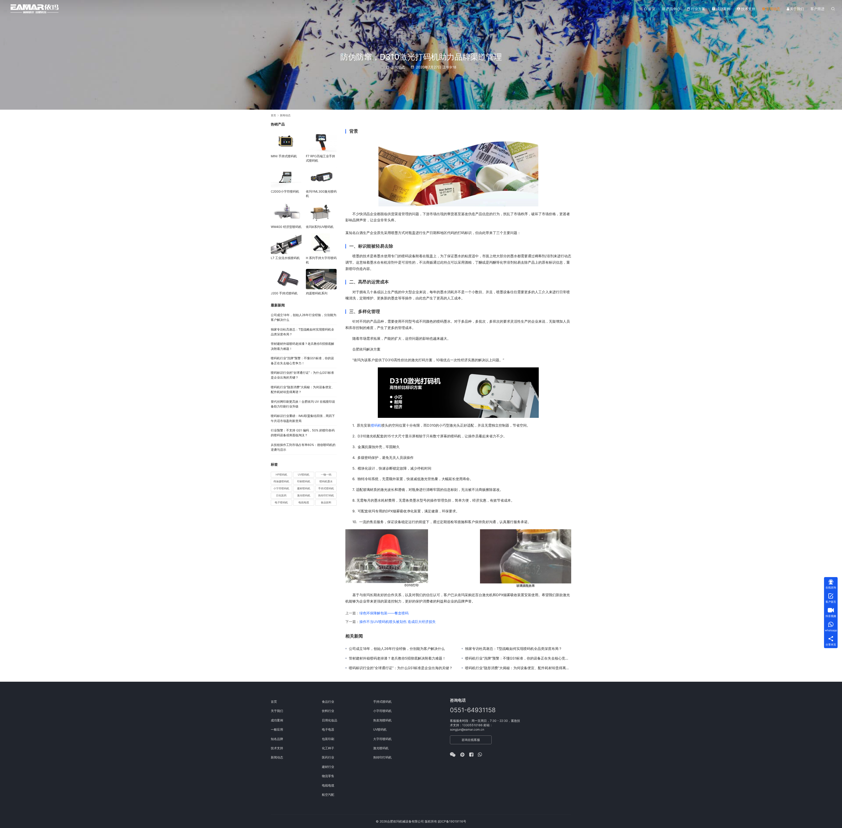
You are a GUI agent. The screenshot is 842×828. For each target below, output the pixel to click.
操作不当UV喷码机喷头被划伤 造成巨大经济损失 (397, 621)
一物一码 (326, 474)
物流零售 (328, 776)
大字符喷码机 (382, 739)
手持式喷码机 (326, 488)
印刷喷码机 (303, 481)
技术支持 (748, 9)
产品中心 (673, 9)
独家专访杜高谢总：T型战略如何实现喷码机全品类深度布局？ (513, 649)
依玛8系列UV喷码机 (320, 227)
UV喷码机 (303, 474)
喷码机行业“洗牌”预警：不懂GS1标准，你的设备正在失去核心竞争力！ (518, 658)
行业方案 (698, 9)
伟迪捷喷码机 (281, 481)
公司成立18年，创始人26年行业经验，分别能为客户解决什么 (397, 649)
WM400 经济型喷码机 (286, 227)
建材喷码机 (303, 488)
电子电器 (328, 729)
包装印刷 (328, 739)
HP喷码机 (281, 474)
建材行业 (328, 767)
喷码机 (376, 425)
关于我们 (797, 9)
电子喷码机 (281, 502)
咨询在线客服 (471, 740)
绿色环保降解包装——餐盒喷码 (384, 613)
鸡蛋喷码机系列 (316, 293)
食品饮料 (326, 502)
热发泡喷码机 (382, 720)
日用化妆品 (329, 720)
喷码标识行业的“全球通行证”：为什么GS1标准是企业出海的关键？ (401, 668)
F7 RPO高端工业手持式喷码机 (320, 158)
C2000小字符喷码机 (285, 191)
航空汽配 (328, 794)
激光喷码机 (303, 495)
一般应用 (277, 729)
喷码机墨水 (326, 481)
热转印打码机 (326, 495)
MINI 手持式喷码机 (284, 156)
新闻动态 (773, 9)
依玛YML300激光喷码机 (321, 194)
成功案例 (723, 9)
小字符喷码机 (281, 488)
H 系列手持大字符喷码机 (321, 260)
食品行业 (328, 701)
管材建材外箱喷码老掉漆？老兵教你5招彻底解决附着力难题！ (397, 658)
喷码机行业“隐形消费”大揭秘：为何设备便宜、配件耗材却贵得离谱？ (518, 668)
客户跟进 (817, 9)
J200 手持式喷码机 (284, 293)
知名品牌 (277, 739)
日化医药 (281, 495)
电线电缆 (303, 502)
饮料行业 (328, 711)
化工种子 (328, 748)
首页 (651, 9)
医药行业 (328, 757)
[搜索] (833, 8)
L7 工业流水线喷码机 (285, 258)
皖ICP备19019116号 (452, 821)
